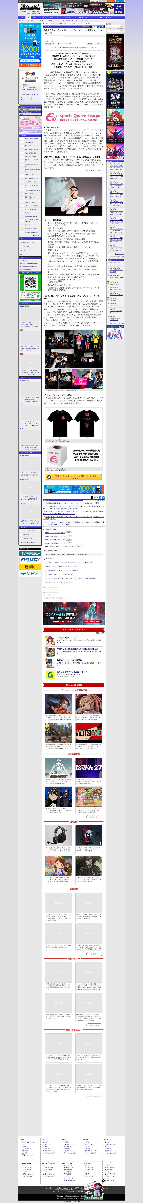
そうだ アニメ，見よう (31, 181)
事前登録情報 (68, 1169)
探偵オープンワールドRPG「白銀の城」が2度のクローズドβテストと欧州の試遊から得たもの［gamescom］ (88, 1057)
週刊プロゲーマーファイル (32, 149)
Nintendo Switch (27, 269)
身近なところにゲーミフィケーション (32, 220)
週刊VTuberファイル (30, 156)
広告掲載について (28, 538)
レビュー (21, 20)
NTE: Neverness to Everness (117, 278)
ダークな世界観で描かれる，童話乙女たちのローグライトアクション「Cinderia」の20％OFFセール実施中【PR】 (88, 849)
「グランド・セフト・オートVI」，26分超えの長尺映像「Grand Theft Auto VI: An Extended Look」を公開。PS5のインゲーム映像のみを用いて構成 (117, 213)
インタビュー (42, 20)
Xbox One (75, 570)
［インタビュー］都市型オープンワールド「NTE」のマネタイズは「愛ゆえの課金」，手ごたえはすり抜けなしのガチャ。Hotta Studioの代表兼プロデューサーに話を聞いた (116, 222)
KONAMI (25, 85)
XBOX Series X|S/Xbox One (30, 263)
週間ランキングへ (119, 254)
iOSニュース (68, 1165)
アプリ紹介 (67, 1174)
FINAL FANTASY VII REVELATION (116, 271)
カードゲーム (109, 1172)
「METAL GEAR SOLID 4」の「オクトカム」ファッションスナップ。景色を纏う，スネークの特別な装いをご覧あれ (30, 324)
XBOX (35, 17)
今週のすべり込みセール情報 (32, 170)
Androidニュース (69, 1167)
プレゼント (26, 246)
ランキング (120, 1)
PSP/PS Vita (107, 1140)
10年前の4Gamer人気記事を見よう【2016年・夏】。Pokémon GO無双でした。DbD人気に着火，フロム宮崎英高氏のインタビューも (30, 372)
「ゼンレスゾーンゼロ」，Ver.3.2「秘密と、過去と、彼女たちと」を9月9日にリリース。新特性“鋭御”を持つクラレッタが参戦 (88, 717)
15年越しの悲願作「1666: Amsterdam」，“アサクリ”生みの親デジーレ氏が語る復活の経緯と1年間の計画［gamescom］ (88, 1087)
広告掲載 (83, 1196)
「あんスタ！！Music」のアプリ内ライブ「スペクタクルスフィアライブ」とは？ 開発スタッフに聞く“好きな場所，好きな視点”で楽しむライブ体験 (30, 522)
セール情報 (67, 1172)
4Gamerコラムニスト (30, 202)
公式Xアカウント (29, 1)
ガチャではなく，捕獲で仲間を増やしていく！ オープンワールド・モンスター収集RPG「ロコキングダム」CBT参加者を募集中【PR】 (58, 880)
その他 (107, 1178)
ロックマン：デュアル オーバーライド (116, 311)
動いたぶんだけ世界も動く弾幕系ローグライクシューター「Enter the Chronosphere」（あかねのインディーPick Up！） (88, 916)
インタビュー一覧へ (94, 1096)
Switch (51, 17)
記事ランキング (27, 1155)
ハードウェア (83, 17)
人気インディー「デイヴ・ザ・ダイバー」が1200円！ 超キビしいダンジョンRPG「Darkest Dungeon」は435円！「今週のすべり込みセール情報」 (58, 917)
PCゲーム (25, 260)
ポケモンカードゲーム (116, 289)
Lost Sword (113, 300)
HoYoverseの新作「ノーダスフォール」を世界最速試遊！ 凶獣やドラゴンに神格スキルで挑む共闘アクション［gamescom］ (116, 195)
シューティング (110, 1174)
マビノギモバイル (115, 305)
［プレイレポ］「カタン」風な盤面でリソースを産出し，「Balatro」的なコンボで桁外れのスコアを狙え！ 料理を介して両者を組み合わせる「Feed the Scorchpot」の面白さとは (88, 986)
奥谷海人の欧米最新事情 (31, 138)
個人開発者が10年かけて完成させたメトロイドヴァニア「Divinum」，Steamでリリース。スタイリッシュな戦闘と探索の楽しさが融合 (58, 717)
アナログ (99, 17)
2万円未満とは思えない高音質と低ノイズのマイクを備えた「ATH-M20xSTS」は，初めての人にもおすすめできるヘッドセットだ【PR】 (58, 850)
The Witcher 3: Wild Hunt (116, 295)
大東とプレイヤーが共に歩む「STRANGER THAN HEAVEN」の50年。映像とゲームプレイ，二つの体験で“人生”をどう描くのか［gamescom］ (30, 474)
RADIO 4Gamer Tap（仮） (32, 178)
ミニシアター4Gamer (30, 209)
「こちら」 (81, 1189)
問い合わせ (51, 1)
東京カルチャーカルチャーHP (59, 285)
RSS (20, 1)
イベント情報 (109, 1167)
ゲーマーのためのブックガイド (32, 186)
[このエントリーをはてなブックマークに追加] (102, 27)
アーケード (107, 1163)
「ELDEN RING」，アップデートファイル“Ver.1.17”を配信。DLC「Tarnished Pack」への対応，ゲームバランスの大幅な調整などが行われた (116, 204)
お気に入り (103, 1)
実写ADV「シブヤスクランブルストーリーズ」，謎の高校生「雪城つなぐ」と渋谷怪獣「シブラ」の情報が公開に (58, 810)
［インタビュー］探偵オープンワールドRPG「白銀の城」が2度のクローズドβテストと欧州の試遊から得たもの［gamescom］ (30, 498)
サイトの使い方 (40, 1)
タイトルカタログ (49, 1153)
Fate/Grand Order (114, 284)
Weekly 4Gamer (29, 142)
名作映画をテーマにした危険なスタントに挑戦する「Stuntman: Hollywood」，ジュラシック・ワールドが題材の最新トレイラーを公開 (58, 746)
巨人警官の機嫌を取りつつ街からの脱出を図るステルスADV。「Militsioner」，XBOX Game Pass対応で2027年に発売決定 (88, 746)
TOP (22, 17)
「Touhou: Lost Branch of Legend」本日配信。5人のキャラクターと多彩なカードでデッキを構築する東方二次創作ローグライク (116, 231)
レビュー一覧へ (94, 1025)
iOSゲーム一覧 (68, 1178)
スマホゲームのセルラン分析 (32, 165)
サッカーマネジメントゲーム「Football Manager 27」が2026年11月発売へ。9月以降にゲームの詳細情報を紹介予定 (88, 781)
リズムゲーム (109, 1176)
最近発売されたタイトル (70, 20)
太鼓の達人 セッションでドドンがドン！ (62, 546)
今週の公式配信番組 (30, 153)
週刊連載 (25, 1151)
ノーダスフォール (115, 264)
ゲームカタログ (84, 20)
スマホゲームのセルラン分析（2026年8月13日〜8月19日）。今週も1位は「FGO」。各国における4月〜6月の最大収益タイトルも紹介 (88, 947)
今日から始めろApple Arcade (33, 190)
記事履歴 (111, 1)
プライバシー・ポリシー (72, 1196)
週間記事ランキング (28, 242)
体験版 (51, 20)
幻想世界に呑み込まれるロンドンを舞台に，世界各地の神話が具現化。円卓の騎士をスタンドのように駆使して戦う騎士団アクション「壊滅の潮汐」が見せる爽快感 (88, 1017)
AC (92, 17)
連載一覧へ (37, 235)
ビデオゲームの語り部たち (32, 205)
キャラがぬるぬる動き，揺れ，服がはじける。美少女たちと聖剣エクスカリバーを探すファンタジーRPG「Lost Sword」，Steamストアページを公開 (116, 168)
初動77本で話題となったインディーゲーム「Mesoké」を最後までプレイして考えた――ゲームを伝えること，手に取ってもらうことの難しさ (30, 447)
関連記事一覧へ (101, 500)
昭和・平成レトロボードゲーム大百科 (32, 198)
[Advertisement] (73, 1119)
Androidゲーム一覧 (70, 1180)
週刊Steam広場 (29, 174)
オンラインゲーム (28, 1142)
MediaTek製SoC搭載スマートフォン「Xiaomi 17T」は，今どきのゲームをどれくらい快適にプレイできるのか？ (58, 1016)
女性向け (67, 17)
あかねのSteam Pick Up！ (32, 232)
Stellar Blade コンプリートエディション (116, 319)
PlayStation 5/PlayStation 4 (30, 266)
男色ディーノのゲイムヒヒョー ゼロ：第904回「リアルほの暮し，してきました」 (58, 946)
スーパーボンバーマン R (30, 78)
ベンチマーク (89, 1176)
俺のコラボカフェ (30, 193)
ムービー (57, 20)
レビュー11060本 (25, 13)
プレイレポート (31, 20)
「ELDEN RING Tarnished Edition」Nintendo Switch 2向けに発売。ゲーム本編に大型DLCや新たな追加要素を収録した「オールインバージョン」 (116, 249)
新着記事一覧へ (94, 817)
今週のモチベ (28, 146)
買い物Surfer (28, 213)
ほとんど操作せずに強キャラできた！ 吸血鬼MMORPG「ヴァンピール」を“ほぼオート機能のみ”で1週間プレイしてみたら (30, 399)
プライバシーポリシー (29, 530)
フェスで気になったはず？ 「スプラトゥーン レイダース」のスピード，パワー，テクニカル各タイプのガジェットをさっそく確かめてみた (30, 423)
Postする (95, 26)
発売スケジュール (49, 1151)
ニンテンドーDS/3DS (48, 1163)
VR (75, 17)
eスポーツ (69, 582)
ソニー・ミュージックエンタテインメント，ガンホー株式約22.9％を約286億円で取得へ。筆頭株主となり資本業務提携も (88, 810)
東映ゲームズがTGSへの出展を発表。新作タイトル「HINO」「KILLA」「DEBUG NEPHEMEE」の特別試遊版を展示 (58, 781)
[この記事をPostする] (91, 27)
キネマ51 (27, 225)
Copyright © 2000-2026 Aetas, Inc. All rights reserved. (71, 1198)
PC (28, 17)
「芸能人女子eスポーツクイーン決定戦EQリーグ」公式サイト (75, 477)
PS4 (80, 578)
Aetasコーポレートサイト (30, 542)
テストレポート (90, 1167)
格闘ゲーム (108, 1169)
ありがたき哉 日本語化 (31, 216)
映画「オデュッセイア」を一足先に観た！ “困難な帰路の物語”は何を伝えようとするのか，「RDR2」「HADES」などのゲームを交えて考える (30, 348)
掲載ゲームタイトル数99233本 (30, 11)
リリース (50, 582)
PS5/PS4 (43, 17)
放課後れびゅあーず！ (31, 228)
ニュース (26, 97)
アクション (78, 562)
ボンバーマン (51, 566)
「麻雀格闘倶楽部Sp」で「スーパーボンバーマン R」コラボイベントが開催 (72, 503)
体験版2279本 (36, 13)
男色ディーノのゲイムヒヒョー (32, 160)
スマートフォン (67, 1163)
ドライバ (25, 254)
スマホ (59, 17)
